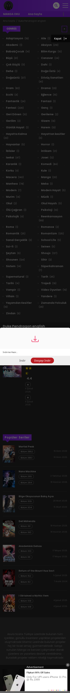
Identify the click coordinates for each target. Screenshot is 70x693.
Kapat (57, 38)
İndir (22, 360)
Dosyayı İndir (42, 360)
